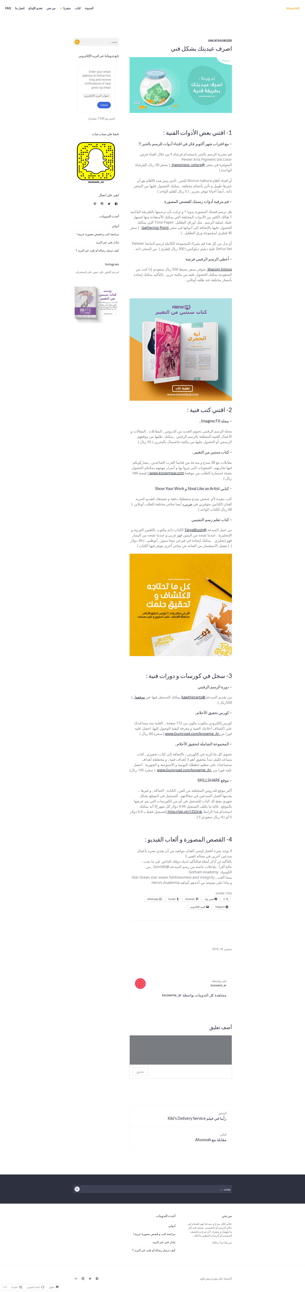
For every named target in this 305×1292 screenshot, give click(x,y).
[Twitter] (90, 1278)
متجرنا (67, 8)
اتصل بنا (19, 8)
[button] (96, 163)
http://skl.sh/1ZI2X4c (184, 811)
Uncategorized (220, 41)
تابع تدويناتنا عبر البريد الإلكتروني (99, 56)
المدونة (89, 8)
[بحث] (77, 42)
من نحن (51, 8)
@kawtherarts (193, 697)
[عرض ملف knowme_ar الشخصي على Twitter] (109, 204)
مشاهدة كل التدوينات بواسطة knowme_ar (194, 995)
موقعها (139, 697)
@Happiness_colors (188, 164)
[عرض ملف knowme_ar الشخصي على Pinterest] (95, 204)
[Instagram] (76, 1278)
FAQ (8, 8)
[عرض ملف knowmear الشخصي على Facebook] (116, 204)
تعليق (140, 1071)
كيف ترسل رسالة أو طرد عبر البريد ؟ (97, 250)
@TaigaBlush (195, 529)
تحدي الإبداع (35, 8)
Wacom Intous (219, 269)
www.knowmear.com (166, 473)
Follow (104, 105)
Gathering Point (155, 227)
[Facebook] (97, 1278)
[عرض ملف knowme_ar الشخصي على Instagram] (102, 204)
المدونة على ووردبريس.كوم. (216, 1278)
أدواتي (115, 226)
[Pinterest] (83, 1278)
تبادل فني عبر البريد (107, 242)
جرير (188, 504)
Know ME (293, 8)
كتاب (78, 8)
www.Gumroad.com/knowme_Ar (192, 733)
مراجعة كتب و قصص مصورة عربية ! (98, 234)
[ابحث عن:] (96, 42)
